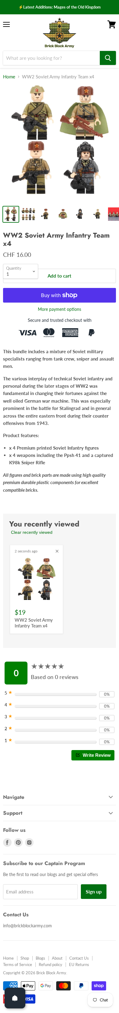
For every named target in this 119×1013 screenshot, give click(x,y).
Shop (24, 958)
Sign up (94, 891)
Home (9, 76)
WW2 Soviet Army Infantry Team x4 (34, 623)
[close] (57, 551)
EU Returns (79, 964)
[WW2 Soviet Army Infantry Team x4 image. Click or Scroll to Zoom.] (59, 143)
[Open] (15, 998)
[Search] (108, 58)
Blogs (40, 958)
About (57, 958)
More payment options (59, 309)
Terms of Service (17, 964)
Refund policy (50, 964)
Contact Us (79, 958)
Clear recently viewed (31, 532)
